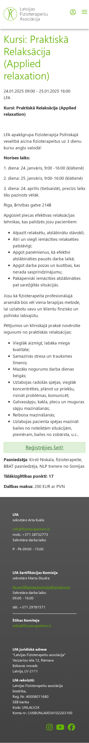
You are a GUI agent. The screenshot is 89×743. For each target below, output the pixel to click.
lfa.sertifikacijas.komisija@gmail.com (41, 587)
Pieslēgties (73, 12)
